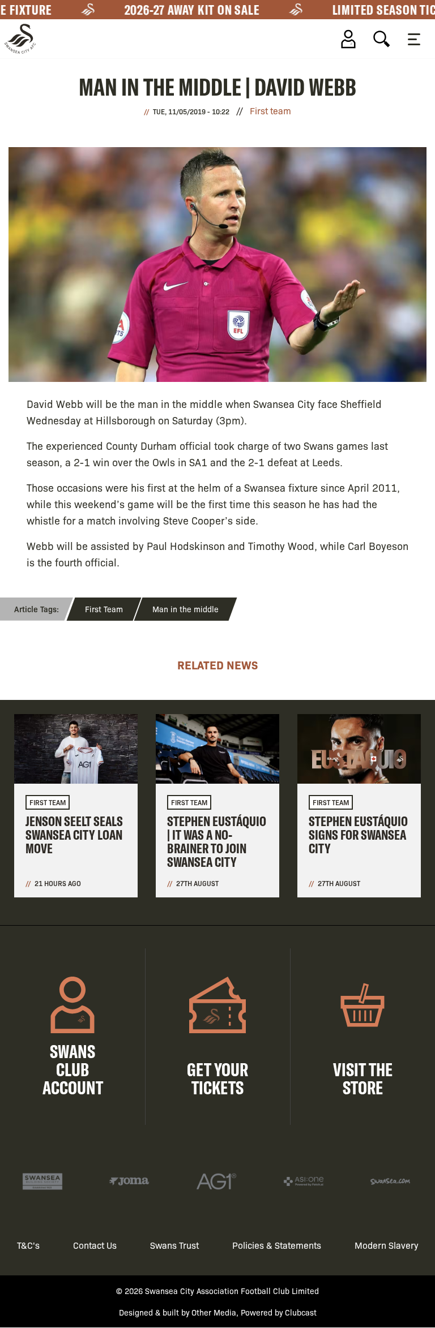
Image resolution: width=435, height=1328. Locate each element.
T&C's (28, 1245)
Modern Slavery (387, 1245)
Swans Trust (174, 1245)
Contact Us (95, 1245)
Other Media (213, 1312)
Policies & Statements (276, 1245)
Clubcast (301, 1312)
